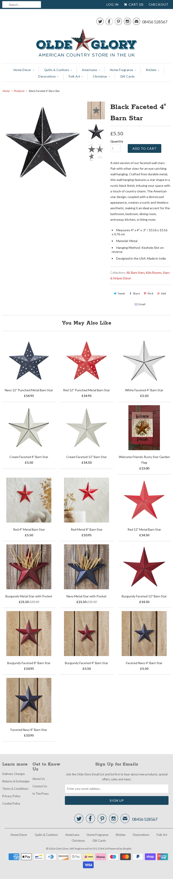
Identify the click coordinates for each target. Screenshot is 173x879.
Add (163, 293)
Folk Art (74, 76)
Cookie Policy (11, 803)
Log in (112, 4)
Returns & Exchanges (16, 781)
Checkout (158, 4)
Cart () (135, 4)
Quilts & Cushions (56, 70)
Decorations (47, 76)
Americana (89, 70)
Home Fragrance (121, 70)
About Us (38, 779)
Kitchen (151, 70)
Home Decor (22, 70)
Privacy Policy (11, 796)
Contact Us (39, 786)
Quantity (116, 141)
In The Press (40, 793)
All (128, 272)
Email (142, 304)
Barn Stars (138, 272)
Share (136, 293)
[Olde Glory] (86, 37)
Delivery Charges (13, 774)
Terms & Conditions (15, 788)
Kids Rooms (154, 272)
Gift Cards (127, 76)
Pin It (150, 293)
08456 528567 (154, 21)
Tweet (121, 293)
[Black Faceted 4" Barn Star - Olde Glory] (42, 142)
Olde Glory (61, 848)
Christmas (100, 76)
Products (19, 91)
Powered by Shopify (120, 848)
